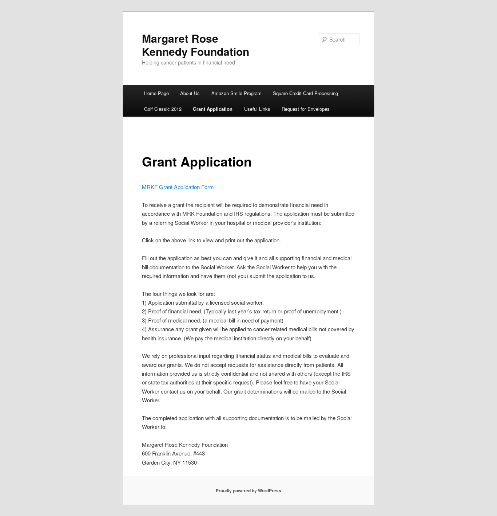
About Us (190, 93)
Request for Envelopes (306, 108)
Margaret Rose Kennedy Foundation (195, 44)
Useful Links (257, 108)
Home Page (156, 93)
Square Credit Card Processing (305, 93)
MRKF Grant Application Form (178, 187)
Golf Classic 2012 (163, 108)
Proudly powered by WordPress (248, 490)
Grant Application (212, 108)
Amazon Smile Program (236, 93)
